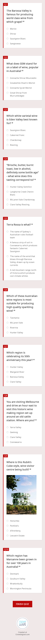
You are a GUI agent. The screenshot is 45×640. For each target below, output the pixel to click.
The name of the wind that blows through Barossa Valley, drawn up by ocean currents (22, 260)
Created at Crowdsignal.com (23, 633)
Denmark (14, 573)
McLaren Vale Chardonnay (22, 199)
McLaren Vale (16, 322)
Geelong (14, 432)
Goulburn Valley (17, 578)
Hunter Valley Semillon (21, 186)
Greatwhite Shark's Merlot (22, 83)
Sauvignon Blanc (18, 38)
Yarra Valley (15, 427)
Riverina (14, 327)
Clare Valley (15, 381)
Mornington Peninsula (20, 588)
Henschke (14, 521)
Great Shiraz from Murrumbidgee (18, 94)
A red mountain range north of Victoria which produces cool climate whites (23, 273)
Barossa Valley (17, 377)
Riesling (14, 145)
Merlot (13, 28)
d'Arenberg (15, 530)
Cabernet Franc (17, 135)
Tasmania (14, 317)
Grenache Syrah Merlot (21, 88)
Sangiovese (15, 43)
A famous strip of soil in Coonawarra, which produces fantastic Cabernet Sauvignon (23, 247)
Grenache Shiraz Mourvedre (23, 78)
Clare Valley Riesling (19, 204)
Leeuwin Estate (17, 535)
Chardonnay (15, 140)
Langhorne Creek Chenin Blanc (22, 193)
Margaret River (17, 372)
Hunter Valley (16, 332)
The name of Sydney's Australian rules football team (21, 234)
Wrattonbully (16, 583)
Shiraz (13, 33)
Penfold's (14, 525)
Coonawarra (16, 442)
